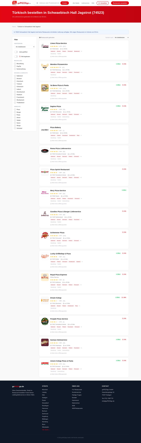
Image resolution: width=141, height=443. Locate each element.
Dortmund (45, 413)
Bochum (44, 411)
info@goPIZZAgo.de (108, 401)
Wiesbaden (45, 427)
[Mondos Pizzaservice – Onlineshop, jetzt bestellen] (84, 71)
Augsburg (45, 416)
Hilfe (93, 3)
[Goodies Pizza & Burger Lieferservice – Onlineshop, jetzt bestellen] (84, 218)
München (45, 389)
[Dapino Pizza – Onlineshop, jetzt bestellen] (84, 113)
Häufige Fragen (77, 395)
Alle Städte (76, 3)
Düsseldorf (45, 403)
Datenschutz (76, 403)
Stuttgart (44, 397)
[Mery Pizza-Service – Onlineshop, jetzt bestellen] (84, 197)
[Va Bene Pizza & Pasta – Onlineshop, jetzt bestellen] (84, 92)
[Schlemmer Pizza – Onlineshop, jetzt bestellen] (84, 239)
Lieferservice (85, 3)
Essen (44, 400)
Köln (43, 395)
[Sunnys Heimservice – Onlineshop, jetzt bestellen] (84, 346)
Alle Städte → (46, 429)
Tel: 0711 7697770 (107, 398)
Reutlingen (45, 405)
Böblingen (45, 419)
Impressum (75, 400)
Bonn (43, 424)
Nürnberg (45, 421)
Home (14, 26)
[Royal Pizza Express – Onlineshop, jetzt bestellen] (84, 282)
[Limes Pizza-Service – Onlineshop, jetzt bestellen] (84, 50)
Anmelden (103, 3)
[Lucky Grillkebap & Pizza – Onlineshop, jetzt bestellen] (84, 260)
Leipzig (44, 392)
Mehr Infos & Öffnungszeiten (59, 56)
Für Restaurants (77, 389)
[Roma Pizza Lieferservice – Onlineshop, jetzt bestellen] (84, 155)
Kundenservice (76, 392)
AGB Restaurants (77, 408)
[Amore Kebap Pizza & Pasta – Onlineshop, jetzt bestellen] (84, 367)
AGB (73, 405)
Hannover (45, 408)
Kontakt (74, 397)
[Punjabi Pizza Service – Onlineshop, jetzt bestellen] (84, 325)
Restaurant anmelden (120, 3)
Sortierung (18, 43)
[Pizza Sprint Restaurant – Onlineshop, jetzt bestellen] (84, 176)
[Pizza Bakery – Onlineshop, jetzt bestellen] (84, 134)
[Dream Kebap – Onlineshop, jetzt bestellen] (84, 304)
